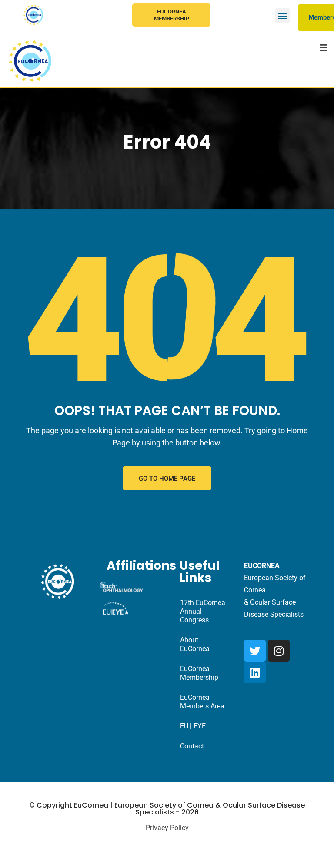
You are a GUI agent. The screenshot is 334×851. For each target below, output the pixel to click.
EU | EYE (193, 726)
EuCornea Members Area (202, 701)
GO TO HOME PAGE (167, 478)
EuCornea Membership (171, 15)
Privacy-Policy (167, 828)
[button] (282, 15)
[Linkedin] (255, 672)
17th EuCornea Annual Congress (202, 611)
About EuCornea (195, 644)
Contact (192, 746)
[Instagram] (279, 651)
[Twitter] (255, 651)
